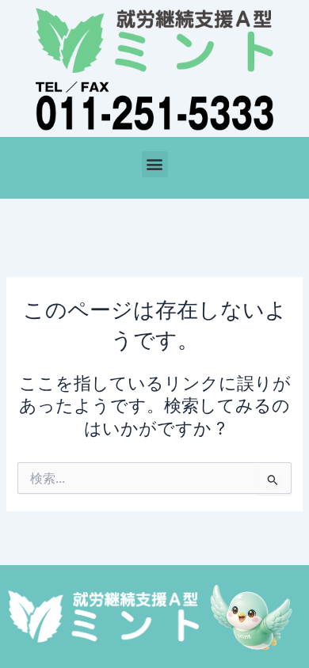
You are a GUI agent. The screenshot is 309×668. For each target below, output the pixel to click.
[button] (155, 164)
